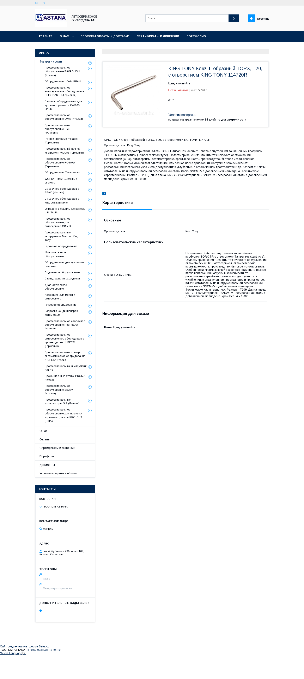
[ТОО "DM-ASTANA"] (51, 25)
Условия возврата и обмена (58, 473)
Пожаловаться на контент (46, 649)
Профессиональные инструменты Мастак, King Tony (61, 236)
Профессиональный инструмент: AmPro (66, 367)
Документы (47, 464)
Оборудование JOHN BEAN (63, 81)
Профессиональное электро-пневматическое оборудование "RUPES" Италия (65, 356)
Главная (45, 36)
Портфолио (196, 36)
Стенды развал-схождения (62, 278)
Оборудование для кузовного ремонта (64, 264)
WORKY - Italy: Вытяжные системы (61, 180)
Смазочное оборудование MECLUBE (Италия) (62, 200)
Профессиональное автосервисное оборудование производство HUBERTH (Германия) (64, 340)
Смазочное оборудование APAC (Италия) (62, 190)
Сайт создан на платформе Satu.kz (24, 646)
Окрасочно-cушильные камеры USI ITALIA (65, 210)
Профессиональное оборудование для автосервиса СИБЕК (58, 222)
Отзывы (44, 439)
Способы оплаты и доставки (104, 36)
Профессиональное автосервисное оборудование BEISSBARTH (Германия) (64, 91)
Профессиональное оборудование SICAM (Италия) (59, 389)
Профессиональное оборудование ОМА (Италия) (64, 117)
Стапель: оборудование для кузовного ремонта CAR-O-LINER (63, 105)
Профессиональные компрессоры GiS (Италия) (62, 401)
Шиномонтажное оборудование (55, 254)
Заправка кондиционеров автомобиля (61, 312)
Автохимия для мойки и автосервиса (60, 296)
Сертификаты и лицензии (158, 36)
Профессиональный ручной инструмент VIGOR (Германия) (64, 150)
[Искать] (234, 18)
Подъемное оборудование (62, 272)
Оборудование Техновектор (63, 172)
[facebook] (104, 194)
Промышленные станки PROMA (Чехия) (65, 377)
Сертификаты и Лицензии (57, 448)
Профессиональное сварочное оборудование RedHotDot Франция (65, 324)
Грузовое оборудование (60, 304)
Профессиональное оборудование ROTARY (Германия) (60, 162)
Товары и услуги (50, 61)
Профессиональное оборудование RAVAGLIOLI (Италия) (62, 71)
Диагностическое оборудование (56, 286)
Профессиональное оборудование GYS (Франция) (57, 129)
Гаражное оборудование (61, 246)
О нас (64, 36)
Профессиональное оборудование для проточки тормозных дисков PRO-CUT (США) (63, 415)
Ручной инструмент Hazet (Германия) (61, 140)
